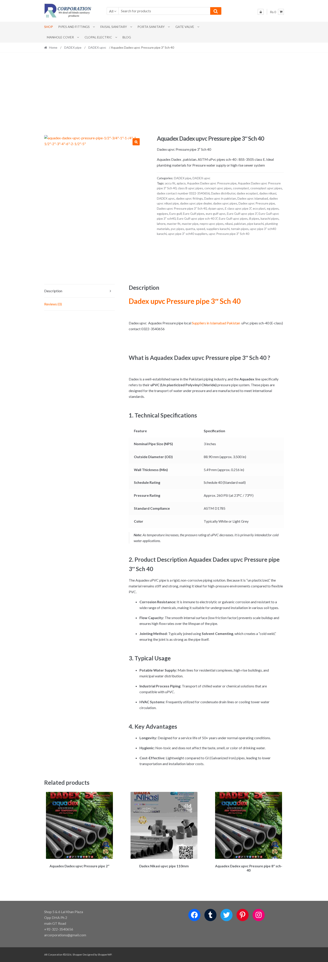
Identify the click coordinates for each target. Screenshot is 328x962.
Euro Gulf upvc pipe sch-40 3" (197, 218)
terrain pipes (240, 229)
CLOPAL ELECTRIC (98, 37)
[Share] (313, 5)
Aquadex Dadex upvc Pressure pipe (212, 183)
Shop (48, 27)
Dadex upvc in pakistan (220, 198)
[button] (136, 141)
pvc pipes (177, 229)
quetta (190, 229)
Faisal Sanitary (113, 27)
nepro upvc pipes (212, 223)
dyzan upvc (216, 208)
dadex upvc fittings (189, 198)
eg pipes (273, 208)
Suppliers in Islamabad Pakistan (216, 323)
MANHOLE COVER (60, 37)
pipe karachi (255, 223)
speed (200, 229)
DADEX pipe (72, 47)
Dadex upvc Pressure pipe (257, 203)
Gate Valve (184, 27)
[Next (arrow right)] (320, 481)
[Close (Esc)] (323, 5)
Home (53, 47)
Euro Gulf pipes (193, 213)
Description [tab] (53, 291)
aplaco (181, 183)
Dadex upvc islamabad (252, 198)
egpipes (162, 213)
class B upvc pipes (190, 188)
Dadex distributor (223, 193)
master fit (174, 223)
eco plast (259, 208)
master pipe (190, 223)
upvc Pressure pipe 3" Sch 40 (229, 234)
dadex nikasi (267, 193)
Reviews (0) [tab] (53, 304)
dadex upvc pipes (225, 203)
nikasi (229, 223)
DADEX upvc (97, 47)
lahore (161, 223)
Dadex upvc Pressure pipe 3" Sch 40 (182, 208)
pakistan (240, 223)
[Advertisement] (164, 94)
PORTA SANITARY (151, 27)
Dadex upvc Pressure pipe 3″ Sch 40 (185, 301)
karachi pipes (270, 218)
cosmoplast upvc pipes (266, 188)
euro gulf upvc (216, 213)
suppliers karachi (218, 229)
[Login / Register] (261, 12)
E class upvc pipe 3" (238, 208)
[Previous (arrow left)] (8, 481)
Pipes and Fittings (74, 27)
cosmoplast (241, 188)
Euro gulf (175, 213)
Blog (126, 37)
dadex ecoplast (247, 193)
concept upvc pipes (218, 188)
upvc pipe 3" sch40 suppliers (188, 234)
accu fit (170, 183)
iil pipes (254, 218)
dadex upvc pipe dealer (196, 203)
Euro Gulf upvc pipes (233, 218)
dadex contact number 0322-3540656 (183, 193)
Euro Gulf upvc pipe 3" (242, 213)
